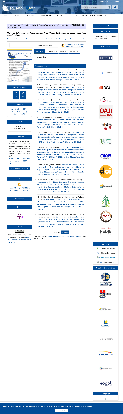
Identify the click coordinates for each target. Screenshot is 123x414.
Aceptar (61, 411)
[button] (73, 16)
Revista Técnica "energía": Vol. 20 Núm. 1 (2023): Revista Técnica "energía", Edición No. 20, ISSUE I (60, 224)
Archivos (17, 25)
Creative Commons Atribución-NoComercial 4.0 (19, 239)
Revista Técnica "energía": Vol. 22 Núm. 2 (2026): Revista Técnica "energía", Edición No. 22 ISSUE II (60, 124)
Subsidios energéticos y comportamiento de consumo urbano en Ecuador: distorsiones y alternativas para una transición (60, 119)
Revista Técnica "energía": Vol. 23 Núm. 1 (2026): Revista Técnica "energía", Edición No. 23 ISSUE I (60, 156)
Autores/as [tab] (40, 51)
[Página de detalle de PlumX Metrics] (19, 216)
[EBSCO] (106, 58)
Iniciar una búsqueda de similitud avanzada (64, 236)
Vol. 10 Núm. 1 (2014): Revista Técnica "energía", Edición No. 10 (46, 25)
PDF (16, 97)
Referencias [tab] (74, 51)
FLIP (23, 97)
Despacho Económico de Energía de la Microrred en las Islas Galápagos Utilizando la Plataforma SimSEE (60, 89)
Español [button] (116, 1)
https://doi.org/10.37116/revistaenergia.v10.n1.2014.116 (74, 45)
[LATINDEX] (106, 126)
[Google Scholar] (106, 73)
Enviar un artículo (106, 26)
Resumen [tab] (63, 51)
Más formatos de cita (19, 169)
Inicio (10, 25)
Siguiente (65, 232)
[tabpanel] (60, 148)
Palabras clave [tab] (52, 51)
